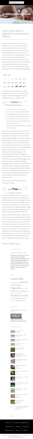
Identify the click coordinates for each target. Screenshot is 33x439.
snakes (12, 312)
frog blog (16, 285)
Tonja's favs (20, 298)
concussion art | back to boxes (21, 395)
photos (18, 293)
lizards (15, 291)
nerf (13, 293)
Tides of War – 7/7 (20, 344)
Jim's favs (24, 288)
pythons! (25, 426)
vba (12, 301)
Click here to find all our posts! (18, 253)
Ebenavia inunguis (19, 348)
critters (17, 279)
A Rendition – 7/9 (19, 331)
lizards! (18, 426)
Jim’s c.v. (18, 430)
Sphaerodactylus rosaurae (21, 377)
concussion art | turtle (20, 389)
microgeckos (24, 291)
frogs (15, 288)
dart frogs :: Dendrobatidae (20, 423)
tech (12, 298)
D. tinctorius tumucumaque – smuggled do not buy (22, 407)
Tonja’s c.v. (25, 430)
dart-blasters (15, 283)
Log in (12, 416)
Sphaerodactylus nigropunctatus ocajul (20, 355)
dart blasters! (9, 430)
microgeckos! (9, 426)
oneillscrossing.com (16, 14)
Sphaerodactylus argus (21, 360)
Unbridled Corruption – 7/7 (22, 340)
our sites (7, 423)
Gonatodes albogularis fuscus (21, 366)
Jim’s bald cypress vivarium (22, 383)
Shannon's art (19, 295)
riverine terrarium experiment (19, 401)
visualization (18, 244)
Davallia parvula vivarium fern (21, 372)
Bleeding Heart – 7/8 (20, 335)
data (8, 244)
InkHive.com (16, 436)
